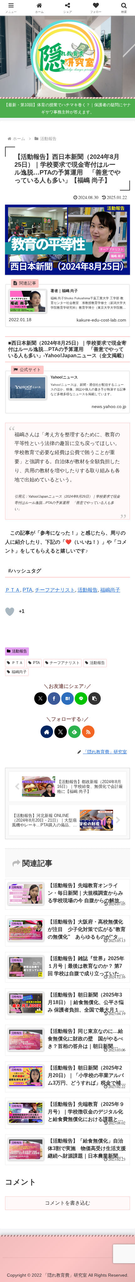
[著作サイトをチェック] (46, 731)
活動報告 (88, 590)
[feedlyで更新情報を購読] (74, 731)
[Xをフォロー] (60, 731)
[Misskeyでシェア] (42, 906)
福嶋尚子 (110, 590)
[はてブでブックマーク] (67, 698)
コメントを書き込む (67, 1203)
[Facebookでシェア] (54, 698)
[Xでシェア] (40, 698)
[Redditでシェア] (72, 906)
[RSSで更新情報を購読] (88, 731)
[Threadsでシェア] (62, 906)
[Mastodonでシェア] (21, 906)
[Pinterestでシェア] (103, 906)
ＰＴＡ (12, 590)
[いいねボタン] (9, 611)
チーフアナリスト (55, 590)
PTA (27, 590)
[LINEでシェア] (81, 698)
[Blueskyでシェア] (31, 906)
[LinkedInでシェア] (113, 906)
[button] (94, 698)
